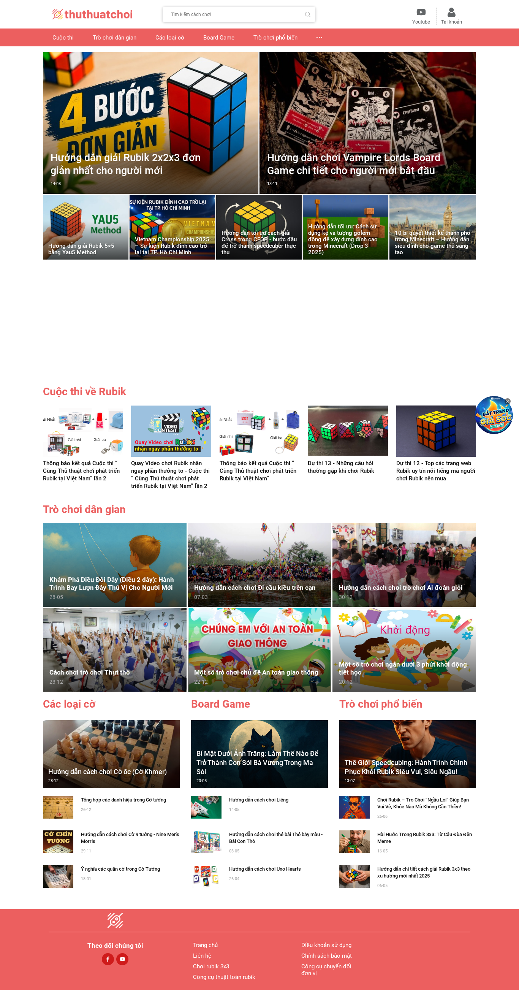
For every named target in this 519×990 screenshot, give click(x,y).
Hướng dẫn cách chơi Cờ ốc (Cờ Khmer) (107, 772)
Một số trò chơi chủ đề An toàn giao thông (256, 672)
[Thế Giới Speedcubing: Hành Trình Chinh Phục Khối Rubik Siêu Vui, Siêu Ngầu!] (407, 754)
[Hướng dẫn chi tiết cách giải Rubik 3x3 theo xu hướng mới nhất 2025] (354, 876)
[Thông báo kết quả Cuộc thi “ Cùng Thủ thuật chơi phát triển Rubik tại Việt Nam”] (259, 431)
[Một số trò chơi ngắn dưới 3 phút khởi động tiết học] (404, 649)
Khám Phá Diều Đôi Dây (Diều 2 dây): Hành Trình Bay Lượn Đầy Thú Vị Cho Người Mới (111, 583)
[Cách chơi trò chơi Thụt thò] (115, 649)
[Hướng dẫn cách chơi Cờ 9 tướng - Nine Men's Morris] (58, 841)
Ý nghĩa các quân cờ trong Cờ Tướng (120, 869)
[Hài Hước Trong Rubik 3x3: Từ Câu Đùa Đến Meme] (354, 841)
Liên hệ (202, 955)
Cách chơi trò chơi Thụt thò (89, 672)
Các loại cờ (69, 704)
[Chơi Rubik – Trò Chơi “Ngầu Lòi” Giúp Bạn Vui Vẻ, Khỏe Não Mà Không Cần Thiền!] (354, 807)
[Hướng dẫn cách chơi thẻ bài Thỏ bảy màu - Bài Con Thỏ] (206, 841)
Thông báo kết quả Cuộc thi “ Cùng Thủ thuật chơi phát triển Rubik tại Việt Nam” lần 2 (81, 471)
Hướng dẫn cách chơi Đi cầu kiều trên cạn (255, 587)
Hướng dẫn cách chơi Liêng (258, 800)
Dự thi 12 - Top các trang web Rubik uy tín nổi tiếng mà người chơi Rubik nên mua (435, 471)
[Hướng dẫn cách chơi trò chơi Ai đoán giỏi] (404, 564)
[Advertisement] (259, 327)
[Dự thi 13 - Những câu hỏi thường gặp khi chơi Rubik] (348, 431)
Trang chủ (205, 945)
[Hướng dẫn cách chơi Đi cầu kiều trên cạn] (259, 564)
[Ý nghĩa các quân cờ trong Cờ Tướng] (58, 876)
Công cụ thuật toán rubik (224, 977)
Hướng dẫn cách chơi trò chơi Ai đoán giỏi (401, 587)
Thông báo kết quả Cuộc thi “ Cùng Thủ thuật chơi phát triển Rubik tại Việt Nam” (258, 471)
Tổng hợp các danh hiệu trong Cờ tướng (123, 800)
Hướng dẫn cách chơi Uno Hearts (265, 869)
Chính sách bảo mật (326, 955)
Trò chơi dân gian (84, 509)
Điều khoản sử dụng (326, 945)
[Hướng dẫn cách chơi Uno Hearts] (206, 876)
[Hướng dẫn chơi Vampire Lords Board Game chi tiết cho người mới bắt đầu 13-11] (368, 192)
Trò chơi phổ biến (380, 704)
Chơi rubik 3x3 (211, 966)
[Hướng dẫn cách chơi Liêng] (206, 807)
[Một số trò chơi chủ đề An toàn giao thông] (259, 649)
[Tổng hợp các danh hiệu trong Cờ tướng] (58, 807)
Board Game (220, 704)
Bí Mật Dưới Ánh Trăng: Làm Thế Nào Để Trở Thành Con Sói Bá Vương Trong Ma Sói (257, 762)
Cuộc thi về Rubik (84, 391)
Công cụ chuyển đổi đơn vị (326, 970)
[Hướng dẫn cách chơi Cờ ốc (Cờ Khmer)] (111, 754)
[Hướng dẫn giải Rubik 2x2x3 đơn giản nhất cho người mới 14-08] (150, 192)
